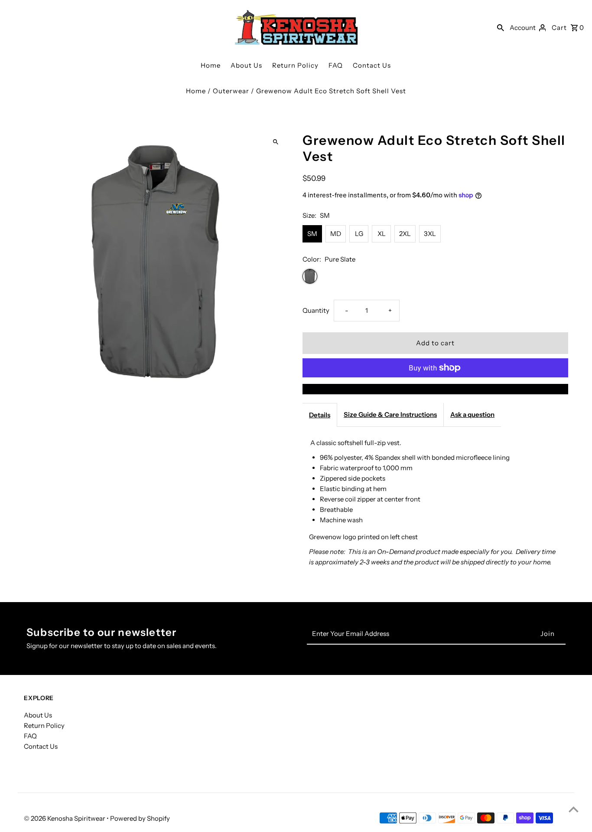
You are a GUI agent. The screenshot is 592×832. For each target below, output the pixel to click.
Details (319, 415)
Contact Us (372, 65)
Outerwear (231, 91)
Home (211, 65)
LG (359, 233)
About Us (246, 65)
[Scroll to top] (573, 809)
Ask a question (472, 414)
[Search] (500, 27)
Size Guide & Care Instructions (390, 414)
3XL (430, 233)
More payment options (435, 389)
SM (312, 233)
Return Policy (295, 65)
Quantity (316, 310)
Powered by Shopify (140, 818)
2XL (405, 233)
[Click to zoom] (275, 142)
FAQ (336, 65)
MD (335, 233)
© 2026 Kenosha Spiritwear (65, 818)
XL (381, 233)
